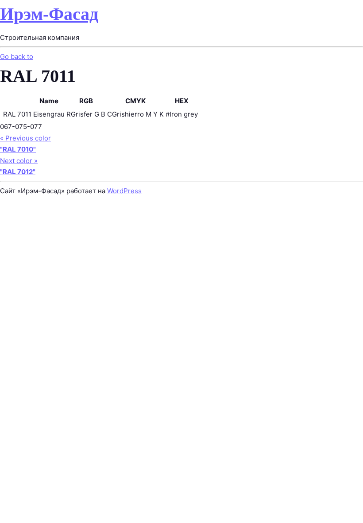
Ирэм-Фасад (49, 14)
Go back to (16, 56)
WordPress (124, 191)
